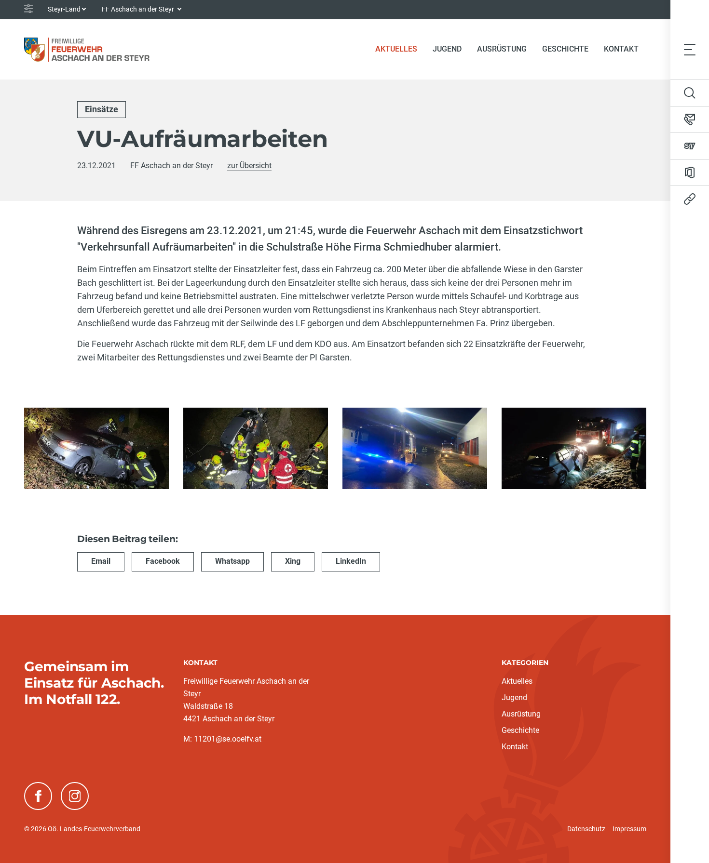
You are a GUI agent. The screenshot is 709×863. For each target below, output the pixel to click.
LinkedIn (351, 561)
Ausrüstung (502, 48)
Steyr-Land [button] (64, 9)
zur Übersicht (249, 165)
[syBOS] (689, 146)
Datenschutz (586, 829)
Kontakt (621, 48)
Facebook (163, 561)
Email (100, 561)
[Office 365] (689, 172)
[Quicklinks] (689, 199)
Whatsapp (232, 561)
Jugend (447, 48)
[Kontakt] (689, 119)
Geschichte (565, 48)
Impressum (629, 829)
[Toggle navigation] (689, 49)
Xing (292, 561)
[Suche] (689, 93)
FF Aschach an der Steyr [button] (139, 9)
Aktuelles (400, 48)
